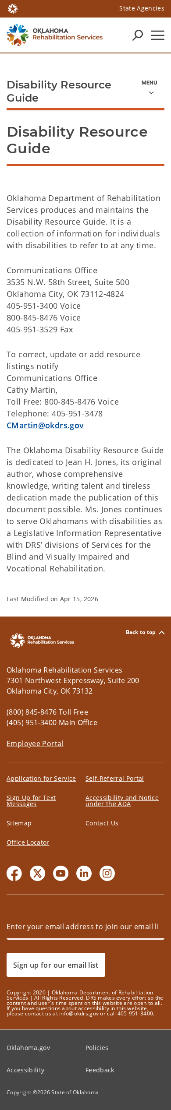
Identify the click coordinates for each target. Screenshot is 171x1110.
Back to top (141, 632)
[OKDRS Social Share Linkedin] (84, 873)
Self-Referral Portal (115, 778)
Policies (97, 1047)
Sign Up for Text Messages (31, 800)
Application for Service (41, 778)
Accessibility (25, 1070)
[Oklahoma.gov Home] (13, 8)
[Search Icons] (137, 35)
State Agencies (141, 8)
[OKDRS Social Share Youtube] (60, 873)
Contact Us (102, 823)
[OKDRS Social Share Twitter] (37, 873)
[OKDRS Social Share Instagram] (107, 873)
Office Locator (28, 842)
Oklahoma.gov (28, 1047)
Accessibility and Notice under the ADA (122, 800)
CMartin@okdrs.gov (45, 425)
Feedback (100, 1070)
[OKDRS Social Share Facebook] (14, 873)
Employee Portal (35, 743)
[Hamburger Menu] (157, 35)
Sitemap (19, 823)
